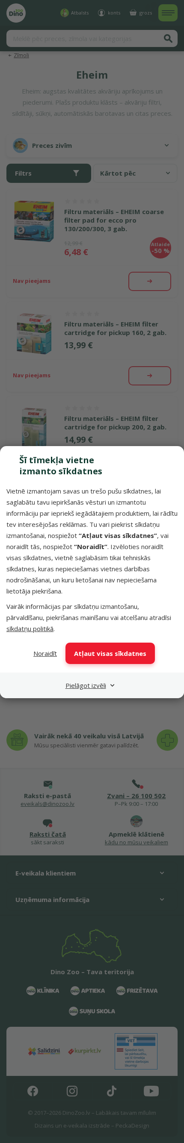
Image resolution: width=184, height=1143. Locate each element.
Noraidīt (45, 653)
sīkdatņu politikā (29, 628)
